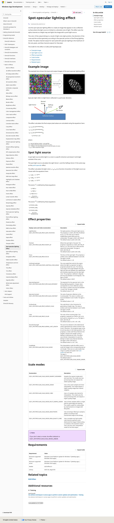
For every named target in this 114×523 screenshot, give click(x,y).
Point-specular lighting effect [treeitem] (12, 213)
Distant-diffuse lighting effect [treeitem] (12, 148)
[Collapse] (20, 11)
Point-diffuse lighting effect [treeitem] (12, 218)
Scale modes (35, 57)
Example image (36, 50)
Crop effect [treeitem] (9, 126)
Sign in (110, 2)
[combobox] (11, 14)
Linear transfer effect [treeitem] (12, 197)
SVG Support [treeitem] (8, 294)
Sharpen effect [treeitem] (10, 243)
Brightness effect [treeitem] (11, 105)
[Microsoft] (3, 2)
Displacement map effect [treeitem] (13, 139)
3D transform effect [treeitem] (11, 82)
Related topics (35, 62)
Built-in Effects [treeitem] (10, 68)
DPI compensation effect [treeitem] (13, 152)
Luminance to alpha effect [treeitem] (13, 200)
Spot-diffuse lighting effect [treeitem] (12, 252)
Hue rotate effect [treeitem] (10, 187)
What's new (98, 7)
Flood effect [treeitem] (9, 164)
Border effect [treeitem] (9, 102)
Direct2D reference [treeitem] (10, 41)
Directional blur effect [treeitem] (12, 133)
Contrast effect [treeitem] (10, 120)
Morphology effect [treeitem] (11, 203)
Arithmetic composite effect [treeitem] (12, 89)
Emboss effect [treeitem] (10, 158)
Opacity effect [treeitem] (10, 206)
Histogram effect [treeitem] (10, 184)
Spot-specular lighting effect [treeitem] (12, 247)
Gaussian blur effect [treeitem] (11, 170)
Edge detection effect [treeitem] (12, 155)
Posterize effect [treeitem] (10, 222)
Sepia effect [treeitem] (9, 237)
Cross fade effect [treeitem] (10, 129)
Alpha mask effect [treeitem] (11, 85)
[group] (57, 293)
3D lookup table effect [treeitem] (12, 74)
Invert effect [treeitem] (9, 193)
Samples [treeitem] (5, 300)
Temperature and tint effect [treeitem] (12, 264)
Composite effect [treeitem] (10, 117)
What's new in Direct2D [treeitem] (9, 21)
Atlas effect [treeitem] (9, 93)
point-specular (37, 165)
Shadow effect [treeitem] (10, 240)
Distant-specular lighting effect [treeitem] (13, 143)
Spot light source (36, 53)
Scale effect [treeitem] (9, 234)
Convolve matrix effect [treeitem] (12, 123)
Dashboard (108, 7)
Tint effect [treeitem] (9, 271)
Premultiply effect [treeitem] (11, 225)
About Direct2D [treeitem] (7, 24)
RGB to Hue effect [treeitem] (11, 228)
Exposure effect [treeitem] (10, 161)
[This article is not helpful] (110, 32)
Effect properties (36, 55)
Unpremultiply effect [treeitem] (12, 277)
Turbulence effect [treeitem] (11, 274)
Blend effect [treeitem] (9, 99)
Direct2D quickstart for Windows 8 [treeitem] (9, 28)
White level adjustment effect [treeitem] (12, 284)
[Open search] (105, 2)
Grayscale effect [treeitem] (10, 173)
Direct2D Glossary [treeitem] (8, 303)
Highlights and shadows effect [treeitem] (13, 180)
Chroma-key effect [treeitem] (11, 108)
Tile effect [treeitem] (9, 268)
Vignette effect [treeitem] (10, 280)
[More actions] (84, 12)
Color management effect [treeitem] (13, 111)
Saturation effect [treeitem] (10, 231)
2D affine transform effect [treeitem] (13, 71)
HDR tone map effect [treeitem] (12, 176)
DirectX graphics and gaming (41, 12)
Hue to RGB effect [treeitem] (11, 190)
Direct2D (53, 12)
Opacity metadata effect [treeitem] (12, 209)
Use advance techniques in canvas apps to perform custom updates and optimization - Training (55, 495)
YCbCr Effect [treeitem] (9, 288)
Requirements (35, 60)
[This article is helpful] (108, 32)
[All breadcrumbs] (29, 12)
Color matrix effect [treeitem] (11, 114)
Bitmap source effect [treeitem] (12, 96)
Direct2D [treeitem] (5, 18)
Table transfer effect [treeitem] (11, 260)
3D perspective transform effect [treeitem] (13, 78)
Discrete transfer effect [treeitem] (12, 136)
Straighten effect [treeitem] (10, 256)
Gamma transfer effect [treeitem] (12, 167)
